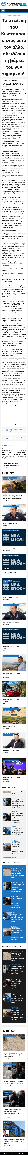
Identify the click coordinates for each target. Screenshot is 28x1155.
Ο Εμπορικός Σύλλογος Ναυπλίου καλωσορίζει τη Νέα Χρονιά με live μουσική (20, 453)
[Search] (26, 10)
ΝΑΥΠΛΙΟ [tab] (17, 862)
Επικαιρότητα (19, 798)
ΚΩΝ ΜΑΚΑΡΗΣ (16, 506)
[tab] (22, 862)
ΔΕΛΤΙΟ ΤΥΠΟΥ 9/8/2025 (10, 572)
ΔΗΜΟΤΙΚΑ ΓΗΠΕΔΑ (8, 581)
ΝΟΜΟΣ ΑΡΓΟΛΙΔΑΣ (8, 735)
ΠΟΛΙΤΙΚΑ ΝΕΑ (20, 15)
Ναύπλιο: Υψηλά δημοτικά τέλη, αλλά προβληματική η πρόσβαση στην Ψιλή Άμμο (17, 873)
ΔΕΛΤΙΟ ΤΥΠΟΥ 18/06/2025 (11, 622)
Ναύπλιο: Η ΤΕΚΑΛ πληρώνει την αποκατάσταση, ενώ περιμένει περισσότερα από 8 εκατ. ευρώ (12, 496)
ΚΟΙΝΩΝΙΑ (14, 15)
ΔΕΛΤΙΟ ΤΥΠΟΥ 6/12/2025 (10, 523)
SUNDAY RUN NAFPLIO (9, 726)
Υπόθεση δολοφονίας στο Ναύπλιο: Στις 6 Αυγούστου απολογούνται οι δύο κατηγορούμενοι (17, 803)
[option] (14, 803)
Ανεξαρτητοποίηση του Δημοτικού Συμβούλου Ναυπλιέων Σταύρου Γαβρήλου (8, 453)
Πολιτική (13, 857)
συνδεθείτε (7, 467)
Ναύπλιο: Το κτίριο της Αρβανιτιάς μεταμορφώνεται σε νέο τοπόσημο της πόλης (17, 832)
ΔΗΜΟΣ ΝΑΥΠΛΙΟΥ (8, 15)
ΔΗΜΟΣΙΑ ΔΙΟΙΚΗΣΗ (8, 479)
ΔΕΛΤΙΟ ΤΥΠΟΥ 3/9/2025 (10, 548)
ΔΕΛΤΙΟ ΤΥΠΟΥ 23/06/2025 (11, 597)
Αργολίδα (6, 477)
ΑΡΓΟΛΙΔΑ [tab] (7, 862)
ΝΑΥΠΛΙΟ (6, 583)
